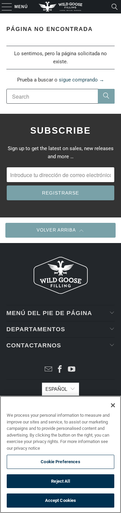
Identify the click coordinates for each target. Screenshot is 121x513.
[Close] (113, 405)
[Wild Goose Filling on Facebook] (60, 370)
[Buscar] (114, 6)
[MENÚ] (3, 6)
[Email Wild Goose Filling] (48, 370)
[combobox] (60, 96)
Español (56, 389)
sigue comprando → (81, 80)
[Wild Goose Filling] (60, 6)
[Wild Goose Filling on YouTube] (72, 370)
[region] (60, 454)
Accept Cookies (60, 500)
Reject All (60, 481)
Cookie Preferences (60, 461)
